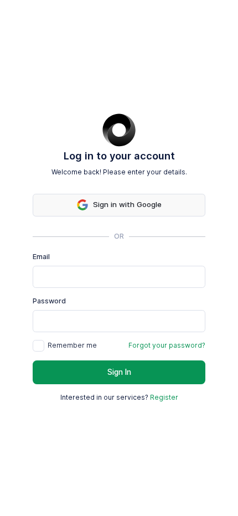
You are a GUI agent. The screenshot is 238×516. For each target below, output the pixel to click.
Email (41, 256)
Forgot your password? (166, 345)
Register (164, 397)
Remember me (72, 345)
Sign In (119, 372)
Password (49, 301)
